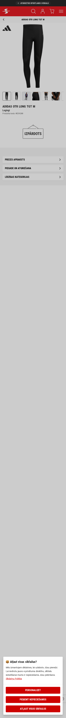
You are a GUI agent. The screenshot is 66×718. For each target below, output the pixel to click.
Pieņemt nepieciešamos (33, 699)
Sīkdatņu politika (14, 678)
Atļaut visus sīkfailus (33, 708)
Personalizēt (33, 690)
